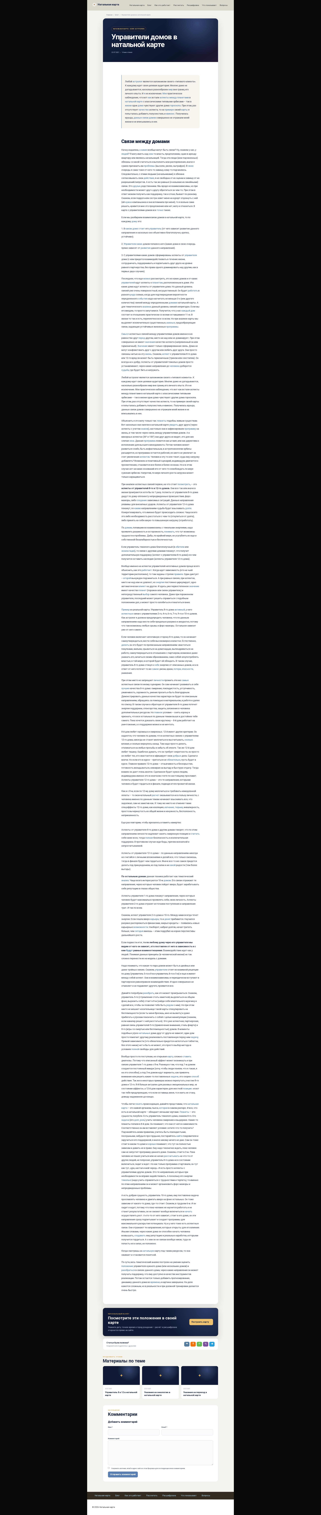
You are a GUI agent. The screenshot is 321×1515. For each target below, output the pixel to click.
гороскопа (175, 105)
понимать (169, 531)
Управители (130, 244)
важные (171, 322)
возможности (140, 927)
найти (179, 1136)
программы (172, 326)
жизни (128, 105)
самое (155, 669)
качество (144, 109)
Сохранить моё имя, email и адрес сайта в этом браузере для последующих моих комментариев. (148, 1468)
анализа (146, 306)
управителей (128, 282)
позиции (187, 1088)
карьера (154, 919)
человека (175, 366)
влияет (142, 586)
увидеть (173, 424)
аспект (166, 354)
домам (128, 527)
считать (195, 833)
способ (195, 1076)
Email (164, 1427)
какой (173, 865)
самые (185, 680)
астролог (137, 81)
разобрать (148, 993)
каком (129, 228)
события (142, 298)
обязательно (173, 759)
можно (146, 278)
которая (163, 1108)
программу (190, 428)
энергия (160, 582)
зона (131, 440)
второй (127, 578)
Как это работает (162, 5)
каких (139, 244)
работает (147, 570)
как (149, 97)
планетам (157, 282)
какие (144, 150)
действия (149, 178)
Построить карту (201, 1322)
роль (142, 1120)
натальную (148, 1250)
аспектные (127, 613)
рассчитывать (171, 1156)
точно (160, 210)
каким (137, 508)
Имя (110, 1427)
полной (135, 1049)
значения (150, 342)
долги (188, 508)
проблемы (149, 166)
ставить (187, 1056)
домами (173, 302)
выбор (146, 594)
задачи (174, 1076)
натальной (130, 101)
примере (169, 109)
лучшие (125, 688)
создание (142, 500)
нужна (128, 202)
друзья (136, 186)
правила (178, 574)
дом (193, 310)
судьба (125, 370)
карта (124, 1108)
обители (180, 547)
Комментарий (113, 1438)
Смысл (125, 334)
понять (139, 1104)
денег (167, 919)
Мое (165, 93)
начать (188, 1211)
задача (125, 1120)
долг (136, 1120)
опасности (187, 669)
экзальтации (128, 551)
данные (138, 117)
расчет (155, 795)
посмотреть (184, 484)
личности (159, 680)
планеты (161, 420)
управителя (191, 255)
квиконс (170, 113)
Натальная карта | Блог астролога (129, 29)
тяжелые (126, 1180)
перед (141, 338)
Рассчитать (178, 5)
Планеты (184, 1112)
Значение (142, 346)
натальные (144, 1033)
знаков (144, 428)
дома (140, 105)
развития (146, 248)
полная (149, 837)
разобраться (128, 1270)
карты (184, 109)
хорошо (152, 1144)
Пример (125, 609)
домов (152, 117)
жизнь (148, 354)
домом (167, 880)
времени (155, 1282)
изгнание (169, 807)
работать (193, 290)
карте (140, 101)
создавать (140, 1235)
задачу (194, 1037)
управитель (155, 228)
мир (171, 89)
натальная (193, 1104)
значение (194, 586)
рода (132, 294)
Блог (149, 5)
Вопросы (224, 5)
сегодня (139, 931)
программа (149, 440)
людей (124, 154)
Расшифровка (193, 5)
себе (156, 665)
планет (142, 590)
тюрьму (179, 807)
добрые (177, 755)
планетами (183, 97)
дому (134, 221)
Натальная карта (136, 5)
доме (135, 228)
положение (127, 1266)
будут (129, 950)
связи (145, 117)
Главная (109, 15)
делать (125, 645)
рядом (169, 1005)
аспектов (145, 456)
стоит (142, 228)
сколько (188, 739)
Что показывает (209, 5)
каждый (185, 310)
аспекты (164, 97)
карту (170, 1056)
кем (151, 154)
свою (190, 166)
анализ (125, 880)
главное (158, 712)
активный (180, 609)
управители (161, 969)
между (173, 97)
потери (177, 669)
